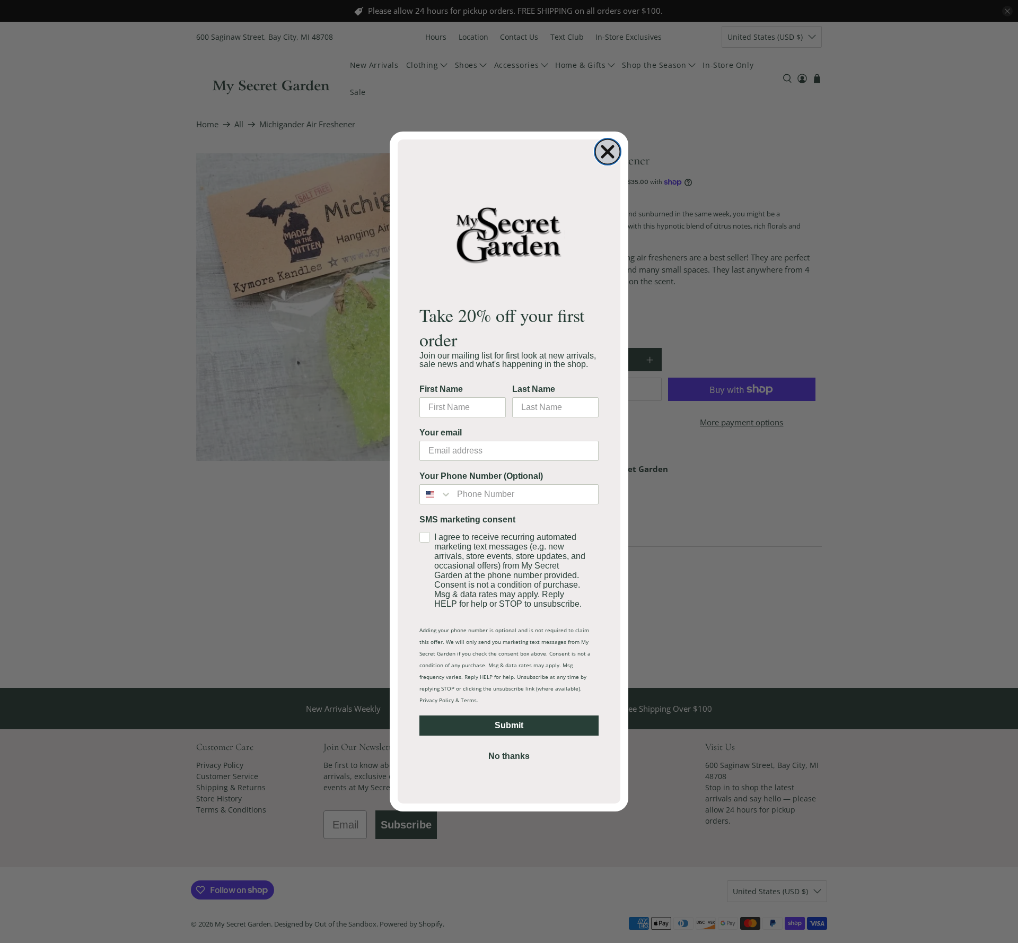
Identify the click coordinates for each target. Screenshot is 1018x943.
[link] (509, 235)
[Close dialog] (607, 151)
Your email (440, 432)
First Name (441, 389)
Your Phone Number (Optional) (481, 476)
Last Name (533, 389)
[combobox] (436, 494)
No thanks (509, 756)
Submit (509, 725)
